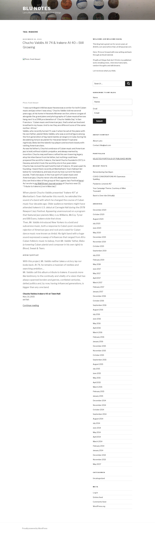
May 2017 (97, 273)
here (81, 180)
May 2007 (97, 464)
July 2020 (96, 223)
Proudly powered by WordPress (34, 528)
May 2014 (97, 432)
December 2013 (99, 455)
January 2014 (98, 450)
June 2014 (97, 428)
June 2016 (97, 319)
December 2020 (99, 210)
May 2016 (97, 323)
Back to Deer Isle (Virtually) (104, 196)
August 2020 (98, 219)
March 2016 (97, 332)
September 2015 (99, 360)
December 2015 (99, 346)
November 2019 (99, 242)
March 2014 (97, 441)
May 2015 (97, 378)
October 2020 (98, 214)
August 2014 (98, 419)
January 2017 (98, 292)
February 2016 (98, 337)
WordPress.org (99, 506)
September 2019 (99, 251)
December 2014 (99, 400)
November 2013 (99, 459)
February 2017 (98, 287)
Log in (95, 493)
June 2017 (97, 269)
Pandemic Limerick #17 (102, 184)
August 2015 (98, 364)
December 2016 (99, 296)
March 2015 (97, 387)
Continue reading (31, 305)
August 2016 (98, 310)
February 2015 (98, 391)
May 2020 (97, 233)
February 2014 (98, 446)
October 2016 (98, 301)
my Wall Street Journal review (48, 183)
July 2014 (96, 423)
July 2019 (96, 255)
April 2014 (97, 437)
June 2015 (97, 373)
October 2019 (98, 246)
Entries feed (98, 497)
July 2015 (96, 369)
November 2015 (99, 351)
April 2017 (97, 278)
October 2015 (98, 355)
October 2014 (98, 410)
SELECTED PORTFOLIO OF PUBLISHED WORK (112, 159)
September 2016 (99, 305)
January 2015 (98, 396)
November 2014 (99, 405)
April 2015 (97, 382)
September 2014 (99, 414)
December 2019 (99, 237)
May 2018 (97, 264)
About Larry (97, 141)
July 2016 (96, 314)
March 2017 (97, 282)
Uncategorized (99, 478)
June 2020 (97, 228)
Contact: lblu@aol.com (102, 145)
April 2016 (97, 328)
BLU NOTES (37, 8)
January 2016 (98, 341)
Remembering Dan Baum (103, 172)
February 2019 (98, 260)
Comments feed (99, 502)
